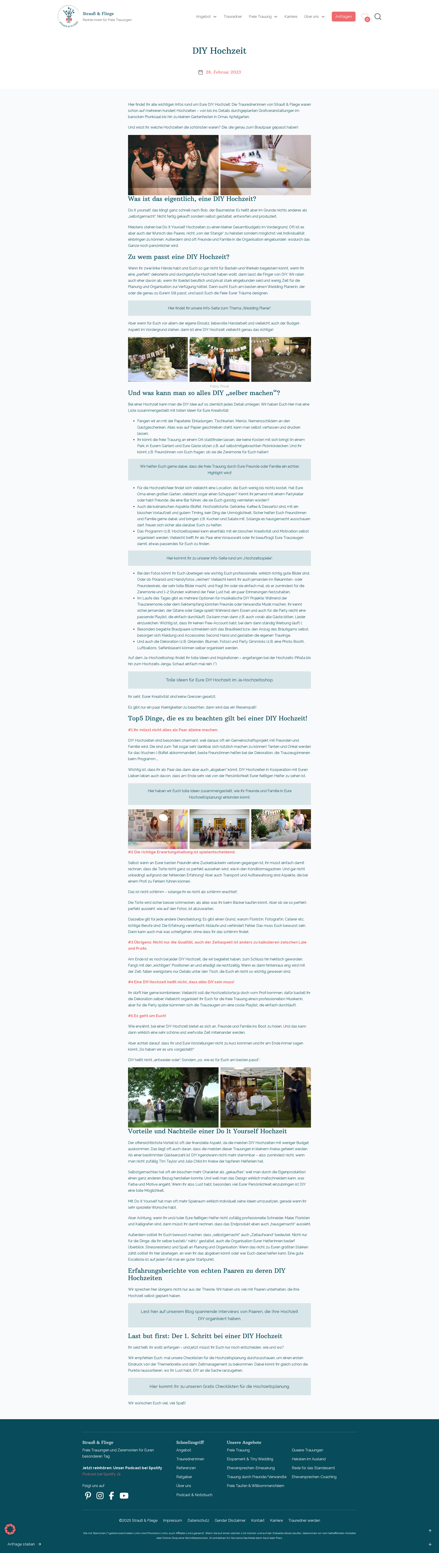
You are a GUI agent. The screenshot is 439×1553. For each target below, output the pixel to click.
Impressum (172, 1520)
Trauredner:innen (190, 1459)
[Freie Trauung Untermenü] (276, 16)
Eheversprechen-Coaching (314, 1477)
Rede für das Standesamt (313, 1468)
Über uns (311, 16)
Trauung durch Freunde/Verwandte (256, 1477)
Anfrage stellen (21, 1544)
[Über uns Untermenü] (323, 16)
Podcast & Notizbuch (194, 1495)
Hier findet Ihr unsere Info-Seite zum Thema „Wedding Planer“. (219, 308)
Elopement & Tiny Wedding (250, 1459)
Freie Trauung (260, 16)
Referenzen (186, 1468)
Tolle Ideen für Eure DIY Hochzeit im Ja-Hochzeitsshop (219, 680)
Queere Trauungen (307, 1450)
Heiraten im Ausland (309, 1459)
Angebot (203, 16)
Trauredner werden (304, 1520)
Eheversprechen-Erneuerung (251, 1468)
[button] (10, 1529)
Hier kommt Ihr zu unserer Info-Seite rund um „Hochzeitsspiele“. (219, 558)
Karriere (290, 16)
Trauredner (233, 16)
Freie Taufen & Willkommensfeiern (255, 1486)
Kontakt (258, 1520)
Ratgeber (184, 1477)
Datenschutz (198, 1520)
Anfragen (343, 16)
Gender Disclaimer (230, 1520)
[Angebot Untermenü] (215, 16)
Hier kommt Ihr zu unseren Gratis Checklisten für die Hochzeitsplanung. (220, 1386)
